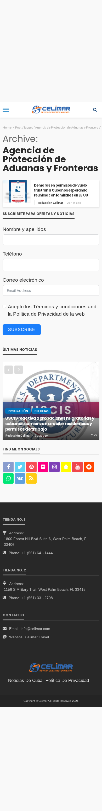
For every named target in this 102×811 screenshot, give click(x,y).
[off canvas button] (6, 110)
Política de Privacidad (37, 314)
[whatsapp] (8, 478)
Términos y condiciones (60, 306)
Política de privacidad (67, 680)
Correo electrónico (23, 280)
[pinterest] (31, 467)
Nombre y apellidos (24, 229)
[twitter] (20, 467)
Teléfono (12, 254)
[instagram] (54, 467)
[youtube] (77, 467)
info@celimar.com (35, 629)
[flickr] (43, 467)
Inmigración (18, 411)
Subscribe (21, 329)
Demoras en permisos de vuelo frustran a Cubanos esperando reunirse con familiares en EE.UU (61, 190)
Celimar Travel (37, 637)
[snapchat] (66, 467)
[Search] (94, 110)
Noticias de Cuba (25, 680)
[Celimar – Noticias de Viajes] (51, 667)
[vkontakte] (20, 478)
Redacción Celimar (50, 202)
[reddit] (89, 467)
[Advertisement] (51, 51)
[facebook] (8, 467)
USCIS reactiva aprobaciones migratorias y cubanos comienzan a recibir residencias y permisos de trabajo (49, 424)
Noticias (42, 411)
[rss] (31, 478)
